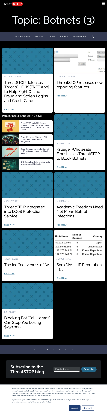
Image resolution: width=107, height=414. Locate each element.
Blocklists (39, 36)
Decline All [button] (88, 408)
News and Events (21, 36)
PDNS (52, 36)
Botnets (64, 36)
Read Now (9, 109)
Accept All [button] (74, 408)
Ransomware (79, 36)
